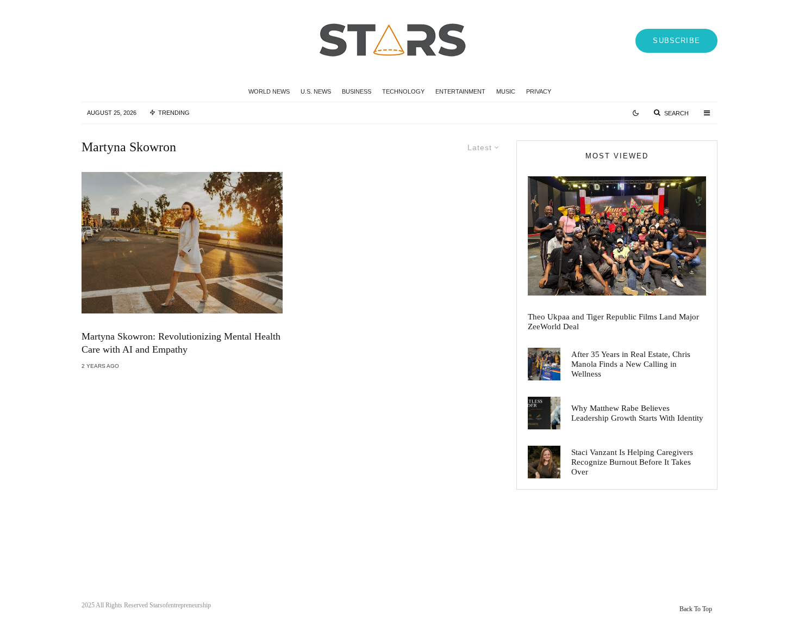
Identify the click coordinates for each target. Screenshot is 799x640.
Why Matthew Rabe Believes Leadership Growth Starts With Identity (637, 413)
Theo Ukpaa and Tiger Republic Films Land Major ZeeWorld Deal (613, 321)
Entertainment (460, 91)
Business (356, 91)
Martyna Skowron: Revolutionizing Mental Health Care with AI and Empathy (181, 343)
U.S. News (316, 91)
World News (269, 91)
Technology (403, 91)
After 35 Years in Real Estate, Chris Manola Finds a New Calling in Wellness (630, 364)
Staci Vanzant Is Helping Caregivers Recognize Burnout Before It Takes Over (632, 462)
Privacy (538, 91)
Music (505, 91)
